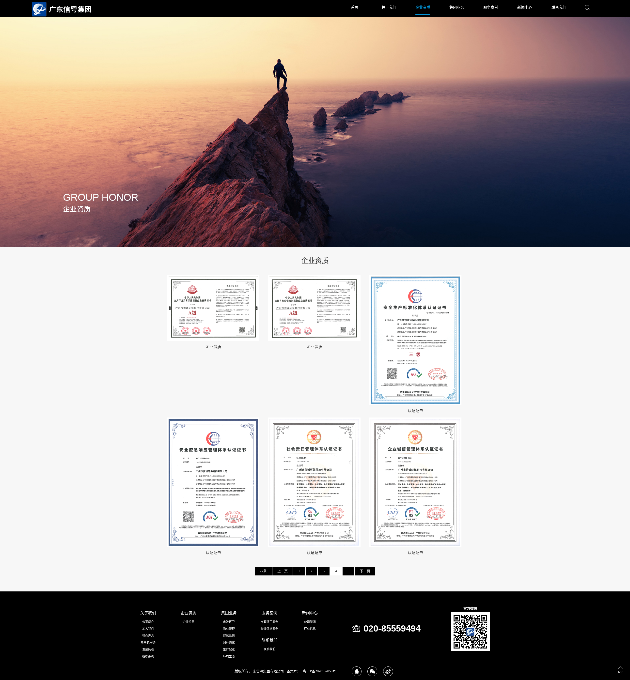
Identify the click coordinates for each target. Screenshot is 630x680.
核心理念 (148, 635)
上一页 (282, 571)
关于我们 (388, 7)
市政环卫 (229, 622)
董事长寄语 (148, 642)
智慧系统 (229, 635)
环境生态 (229, 656)
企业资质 (422, 7)
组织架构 (148, 656)
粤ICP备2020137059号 (319, 671)
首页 (354, 7)
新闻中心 (524, 7)
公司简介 (148, 622)
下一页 (365, 571)
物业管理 (229, 629)
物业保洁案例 (269, 629)
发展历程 (148, 649)
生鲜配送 (229, 649)
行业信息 (310, 629)
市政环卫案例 (269, 622)
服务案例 (490, 7)
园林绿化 (229, 642)
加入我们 (148, 629)
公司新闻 (310, 622)
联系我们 (558, 7)
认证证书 (415, 411)
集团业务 (456, 7)
